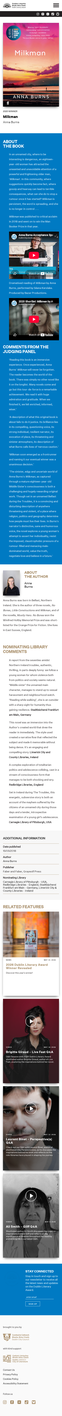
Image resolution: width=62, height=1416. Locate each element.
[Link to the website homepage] (21, 5)
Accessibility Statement (15, 1383)
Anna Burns (11, 122)
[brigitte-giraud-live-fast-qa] (31, 1041)
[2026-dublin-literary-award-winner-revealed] (31, 954)
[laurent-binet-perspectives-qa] (31, 1128)
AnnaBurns (28, 584)
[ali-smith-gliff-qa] (31, 1215)
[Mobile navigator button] (56, 5)
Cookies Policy (10, 1379)
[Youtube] (47, 14)
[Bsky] (57, 14)
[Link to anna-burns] (11, 582)
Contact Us (9, 1370)
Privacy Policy (10, 1374)
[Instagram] (38, 14)
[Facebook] (43, 14)
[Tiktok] (52, 14)
